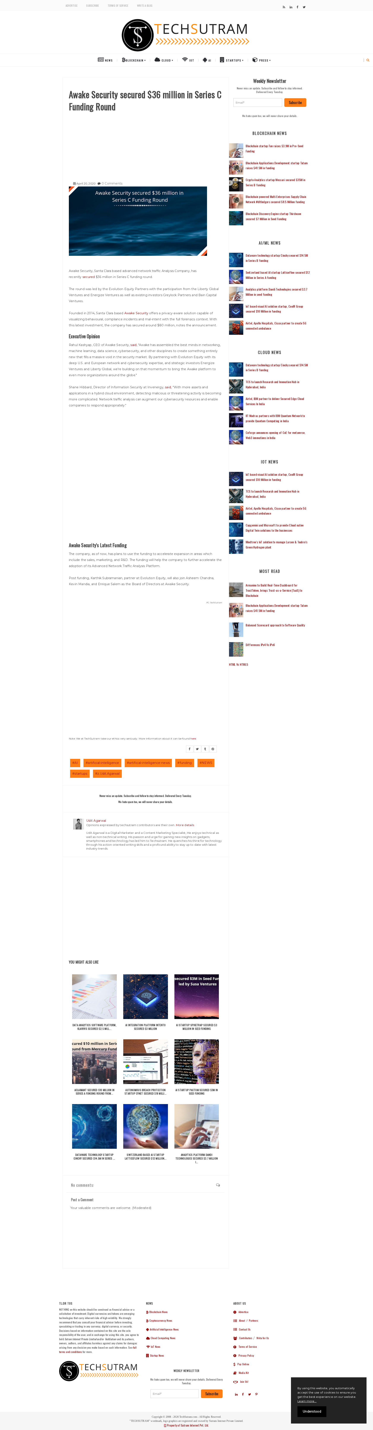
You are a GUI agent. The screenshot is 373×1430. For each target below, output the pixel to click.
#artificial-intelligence (102, 763)
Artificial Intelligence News (164, 1329)
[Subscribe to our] (284, 7)
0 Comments (112, 183)
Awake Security (136, 313)
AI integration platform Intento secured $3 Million (145, 1026)
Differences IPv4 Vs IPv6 (260, 644)
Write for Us (262, 1338)
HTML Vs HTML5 (238, 664)
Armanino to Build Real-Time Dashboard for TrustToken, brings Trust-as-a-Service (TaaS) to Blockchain (274, 590)
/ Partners (252, 1320)
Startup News (156, 1355)
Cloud (166, 60)
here (193, 738)
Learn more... (306, 1401)
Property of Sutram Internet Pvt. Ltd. (187, 1425)
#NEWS (206, 763)
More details (185, 825)
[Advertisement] (145, 145)
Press (263, 60)
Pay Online (242, 1364)
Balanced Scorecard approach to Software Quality (275, 625)
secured (89, 277)
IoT (191, 60)
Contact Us (244, 1329)
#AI (75, 763)
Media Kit (243, 1373)
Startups (233, 60)
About (241, 1320)
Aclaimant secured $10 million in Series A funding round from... (94, 1091)
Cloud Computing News (162, 1338)
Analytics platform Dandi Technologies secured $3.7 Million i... (196, 1158)
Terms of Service (118, 5)
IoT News (155, 1346)
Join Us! (243, 1381)
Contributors (245, 1338)
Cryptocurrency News (160, 1320)
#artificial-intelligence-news (148, 763)
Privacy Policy (245, 1355)
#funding (184, 763)
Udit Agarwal (96, 821)
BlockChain (135, 60)
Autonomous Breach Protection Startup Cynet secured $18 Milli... (145, 1091)
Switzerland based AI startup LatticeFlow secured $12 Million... (145, 1156)
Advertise (71, 5)
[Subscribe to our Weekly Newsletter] (257, 102)
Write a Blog (145, 5)
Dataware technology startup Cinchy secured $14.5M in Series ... (94, 1156)
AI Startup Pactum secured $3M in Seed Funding (196, 1091)
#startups (79, 774)
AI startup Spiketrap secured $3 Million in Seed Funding (196, 1026)
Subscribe (92, 5)
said (133, 345)
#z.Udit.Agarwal (107, 774)
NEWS (108, 60)
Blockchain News (158, 1312)
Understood (312, 1411)
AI (209, 60)
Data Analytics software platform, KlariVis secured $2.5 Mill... (94, 1026)
